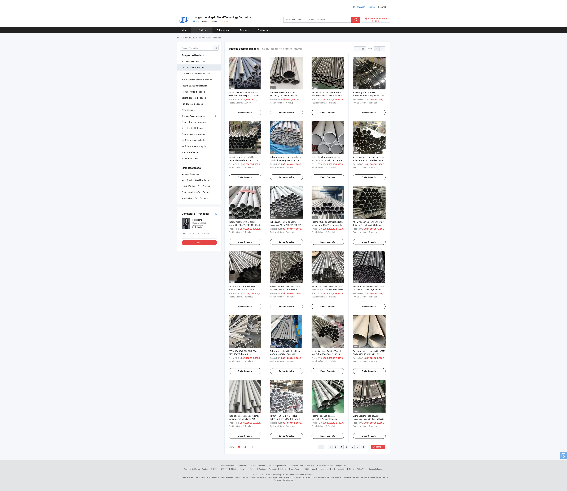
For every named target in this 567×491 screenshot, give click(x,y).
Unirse (372, 6)
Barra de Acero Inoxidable (193, 116)
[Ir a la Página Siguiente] (382, 49)
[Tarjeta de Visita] (216, 214)
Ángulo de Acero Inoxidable (194, 122)
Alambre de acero (190, 158)
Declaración (241, 465)
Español (253, 469)
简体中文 (214, 469)
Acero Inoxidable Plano (192, 128)
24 (239, 447)
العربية (314, 469)
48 (251, 446)
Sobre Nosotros (224, 30)
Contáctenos (263, 30)
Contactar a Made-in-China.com (301, 465)
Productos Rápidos (325, 465)
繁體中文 (224, 469)
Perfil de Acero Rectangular (194, 146)
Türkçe (351, 469)
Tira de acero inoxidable (192, 103)
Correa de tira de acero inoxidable (197, 73)
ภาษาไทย (342, 469)
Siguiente (377, 446)
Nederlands (324, 469)
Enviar (199, 242)
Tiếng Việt (361, 469)
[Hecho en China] (196, 5)
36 (245, 446)
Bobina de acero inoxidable (194, 97)
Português (273, 469)
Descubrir (244, 30)
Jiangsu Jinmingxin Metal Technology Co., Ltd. (220, 17)
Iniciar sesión (359, 6)
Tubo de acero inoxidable (193, 67)
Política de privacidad (277, 465)
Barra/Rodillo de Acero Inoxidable (197, 79)
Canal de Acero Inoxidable (193, 134)
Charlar (199, 227)
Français (242, 469)
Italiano (283, 469)
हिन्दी (333, 469)
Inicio (184, 30)
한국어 (306, 469)
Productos (203, 30)
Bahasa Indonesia (376, 469)
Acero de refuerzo (190, 152)
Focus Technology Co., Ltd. (277, 474)
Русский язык (294, 469)
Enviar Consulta (245, 112)
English (205, 469)
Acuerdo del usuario (257, 465)
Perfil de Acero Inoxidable (193, 140)
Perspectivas (341, 465)
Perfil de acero (188, 110)
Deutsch (262, 469)
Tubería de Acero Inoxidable (194, 85)
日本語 (233, 469)
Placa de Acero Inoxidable (193, 61)
